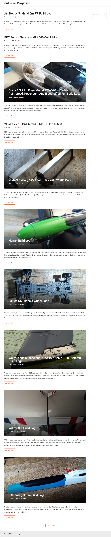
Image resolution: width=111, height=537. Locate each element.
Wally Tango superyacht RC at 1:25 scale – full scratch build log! (45, 359)
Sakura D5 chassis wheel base (29, 301)
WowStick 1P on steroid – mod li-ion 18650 (33, 124)
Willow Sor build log (22, 428)
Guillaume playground (17, 3)
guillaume (19, 17)
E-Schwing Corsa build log (26, 495)
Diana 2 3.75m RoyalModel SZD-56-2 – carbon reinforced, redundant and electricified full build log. (44, 92)
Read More (11, 29)
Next (54, 525)
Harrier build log (19, 240)
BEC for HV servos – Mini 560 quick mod (31, 37)
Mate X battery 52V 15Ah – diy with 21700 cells (40, 180)
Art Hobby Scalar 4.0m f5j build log (27, 13)
